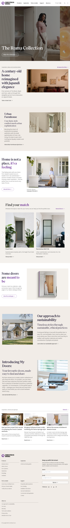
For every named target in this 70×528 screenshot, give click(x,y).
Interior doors (5, 466)
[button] (1, 129)
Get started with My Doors (9, 395)
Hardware (4, 475)
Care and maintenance (25, 491)
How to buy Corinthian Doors (8, 484)
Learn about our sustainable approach (47, 344)
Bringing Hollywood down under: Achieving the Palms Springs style (35, 428)
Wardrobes (4, 471)
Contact (22, 495)
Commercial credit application (27, 493)
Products (19, 3)
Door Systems (5, 468)
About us (48, 3)
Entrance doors (5, 464)
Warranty (4, 508)
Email (43, 475)
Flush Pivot (9, 249)
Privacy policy (5, 513)
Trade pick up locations (7, 488)
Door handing (23, 486)
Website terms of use (6, 515)
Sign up (54, 482)
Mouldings (4, 473)
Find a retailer (34, 3)
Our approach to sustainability (8, 504)
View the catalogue (8, 296)
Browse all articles (62, 67)
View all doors (7, 189)
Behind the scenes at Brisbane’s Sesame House (57, 428)
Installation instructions (26, 488)
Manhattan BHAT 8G (42, 249)
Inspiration (26, 3)
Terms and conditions (6, 511)
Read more (4, 439)
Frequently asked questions (27, 484)
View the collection (9, 55)
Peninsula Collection (31, 189)
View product (8, 256)
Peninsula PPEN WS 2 (32, 191)
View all (65, 409)
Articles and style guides (26, 464)
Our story (4, 506)
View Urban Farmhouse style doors (13, 144)
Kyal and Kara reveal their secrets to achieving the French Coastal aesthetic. (12, 429)
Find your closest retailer (7, 486)
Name (43, 469)
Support (42, 3)
